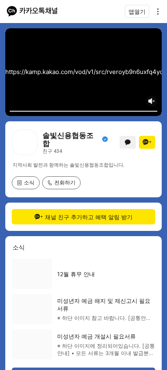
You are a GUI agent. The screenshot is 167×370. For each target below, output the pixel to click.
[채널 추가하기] (147, 142)
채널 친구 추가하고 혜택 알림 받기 (89, 217)
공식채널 (105, 139)
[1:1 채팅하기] (128, 142)
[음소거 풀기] (151, 101)
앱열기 (137, 11)
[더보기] (156, 11)
